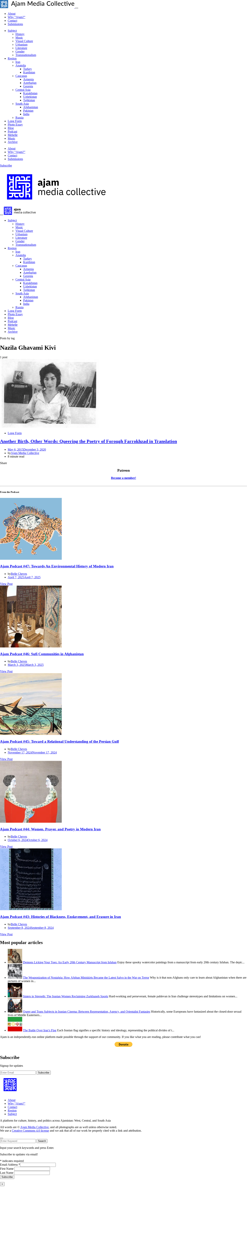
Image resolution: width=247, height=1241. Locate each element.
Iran (17, 62)
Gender (20, 51)
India (26, 114)
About (11, 13)
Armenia (28, 79)
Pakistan (28, 110)
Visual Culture (24, 41)
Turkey (27, 69)
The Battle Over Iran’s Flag (39, 1030)
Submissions (15, 24)
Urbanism (21, 44)
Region (12, 58)
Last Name (7, 1172)
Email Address (10, 1164)
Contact (12, 20)
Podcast (12, 131)
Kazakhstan (30, 93)
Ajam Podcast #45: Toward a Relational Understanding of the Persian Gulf (59, 741)
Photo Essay (15, 124)
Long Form (15, 121)
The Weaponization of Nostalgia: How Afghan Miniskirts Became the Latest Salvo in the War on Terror (86, 977)
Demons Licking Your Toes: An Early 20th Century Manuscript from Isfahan (70, 962)
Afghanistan (30, 107)
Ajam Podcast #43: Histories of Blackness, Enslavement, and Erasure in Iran (60, 917)
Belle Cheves (19, 573)
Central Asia (22, 89)
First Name (7, 1168)
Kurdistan (29, 72)
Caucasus (21, 75)
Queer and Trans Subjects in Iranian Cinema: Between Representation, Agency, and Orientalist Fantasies (86, 1011)
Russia (19, 117)
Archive (13, 142)
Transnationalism (25, 55)
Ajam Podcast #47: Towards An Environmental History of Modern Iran (57, 566)
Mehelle (13, 135)
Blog (11, 128)
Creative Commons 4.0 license (30, 1130)
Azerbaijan (29, 82)
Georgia (28, 86)
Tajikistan (29, 100)
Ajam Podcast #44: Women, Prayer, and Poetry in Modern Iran (50, 829)
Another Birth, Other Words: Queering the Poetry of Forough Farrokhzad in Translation (88, 441)
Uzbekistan (30, 96)
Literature (21, 48)
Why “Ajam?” (16, 17)
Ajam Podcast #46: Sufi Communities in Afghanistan (42, 654)
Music (19, 37)
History (20, 34)
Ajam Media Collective (25, 453)
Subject (12, 30)
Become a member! (123, 478)
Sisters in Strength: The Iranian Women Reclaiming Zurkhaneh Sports (65, 996)
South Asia (22, 103)
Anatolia (20, 65)
